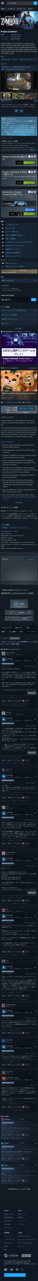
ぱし (7, 909)
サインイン (22, 106)
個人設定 (31, 593)
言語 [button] (28, 627)
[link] (16, 213)
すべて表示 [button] (33, 368)
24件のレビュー (20, 714)
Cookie (6, 1246)
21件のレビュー (20, 911)
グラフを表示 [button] (30, 631)
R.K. (7, 960)
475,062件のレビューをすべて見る (19, 1189)
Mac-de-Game (10, 652)
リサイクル (21, 1224)
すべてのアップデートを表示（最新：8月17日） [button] (18, 402)
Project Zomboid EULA (9, 272)
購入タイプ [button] (19, 627)
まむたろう (9, 769)
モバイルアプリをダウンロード (15, 1275)
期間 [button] (3, 631)
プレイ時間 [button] (12, 631)
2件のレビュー (9, 771)
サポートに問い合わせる (25, 1243)
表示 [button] (21, 631)
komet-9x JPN (10, 852)
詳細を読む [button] (31, 693)
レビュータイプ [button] (6, 627)
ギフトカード (8, 1227)
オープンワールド (25, 59)
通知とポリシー (8, 1243)
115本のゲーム (10, 714)
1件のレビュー (9, 1006)
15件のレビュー (20, 654)
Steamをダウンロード (24, 1236)
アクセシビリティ (9, 1239)
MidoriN (8, 712)
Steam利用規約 (8, 1217)
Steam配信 (7, 1224)
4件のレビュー (9, 962)
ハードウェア (22, 1221)
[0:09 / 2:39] (19, 81)
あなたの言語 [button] (14, 638)
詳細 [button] (33, 299)
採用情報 (20, 1217)
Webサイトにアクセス (9, 319)
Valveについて (22, 1214)
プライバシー (8, 1236)
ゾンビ (15, 59)
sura (7, 806)
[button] (3, 8)
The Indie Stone (15, 34)
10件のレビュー (10, 1042)
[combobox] (20, 3)
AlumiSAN (9, 1040)
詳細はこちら (10, 134)
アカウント (21, 1246)
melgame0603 (10, 1004)
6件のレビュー (9, 808)
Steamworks (8, 1221)
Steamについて (8, 1214)
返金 (5, 1249)
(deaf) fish (9, 1072)
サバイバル (5, 59)
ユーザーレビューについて (19, 593)
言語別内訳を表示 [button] (6, 593)
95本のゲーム (9, 654)
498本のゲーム (10, 911)
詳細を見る (33, 150)
